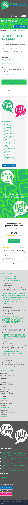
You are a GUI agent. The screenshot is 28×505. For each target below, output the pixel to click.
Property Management (11, 156)
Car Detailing (8, 129)
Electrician (7, 135)
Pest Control (8, 150)
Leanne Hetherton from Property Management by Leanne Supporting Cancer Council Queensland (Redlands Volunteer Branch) (14, 298)
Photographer (8, 151)
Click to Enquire (6, 494)
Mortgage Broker (9, 148)
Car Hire (6, 130)
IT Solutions (8, 142)
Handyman (7, 139)
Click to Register (20, 26)
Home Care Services (10, 141)
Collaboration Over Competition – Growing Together (13, 354)
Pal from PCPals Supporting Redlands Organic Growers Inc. (12, 279)
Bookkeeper (8, 127)
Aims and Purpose (7, 477)
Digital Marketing (9, 133)
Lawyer (6, 145)
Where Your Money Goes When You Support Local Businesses (13, 337)
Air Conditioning (9, 126)
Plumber (6, 153)
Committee (5, 479)
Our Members (16, 16)
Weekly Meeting (9, 165)
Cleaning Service (9, 132)
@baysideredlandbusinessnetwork (12, 60)
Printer (6, 154)
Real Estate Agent (10, 157)
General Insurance (9, 138)
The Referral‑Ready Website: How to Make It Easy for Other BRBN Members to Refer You (13, 319)
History (4, 480)
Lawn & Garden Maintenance (13, 144)
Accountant (7, 124)
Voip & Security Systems (11, 159)
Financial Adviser (9, 136)
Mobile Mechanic (9, 147)
